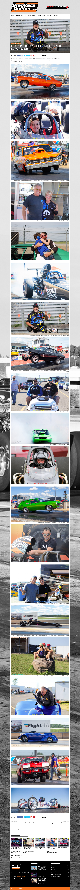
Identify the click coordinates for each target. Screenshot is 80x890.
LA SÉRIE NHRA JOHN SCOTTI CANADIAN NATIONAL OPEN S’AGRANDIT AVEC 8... (42, 868)
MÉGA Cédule (28, 15)
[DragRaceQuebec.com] (40, 7)
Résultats (53, 867)
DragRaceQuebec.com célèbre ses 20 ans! (60, 823)
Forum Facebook (19, 15)
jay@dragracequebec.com (21, 876)
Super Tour (49, 15)
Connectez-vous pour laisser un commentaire (19, 857)
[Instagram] (15, 878)
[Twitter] (17, 878)
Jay (19, 827)
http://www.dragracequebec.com (23, 829)
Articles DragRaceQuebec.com (56, 871)
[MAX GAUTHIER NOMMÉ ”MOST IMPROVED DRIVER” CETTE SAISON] (40, 842)
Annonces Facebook (41, 15)
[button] (68, 15)
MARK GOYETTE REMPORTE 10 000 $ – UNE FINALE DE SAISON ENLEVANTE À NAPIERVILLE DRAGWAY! (52, 850)
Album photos (14, 43)
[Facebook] (12, 878)
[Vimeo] (20, 878)
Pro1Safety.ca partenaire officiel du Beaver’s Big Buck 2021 (23, 823)
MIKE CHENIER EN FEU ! (63, 847)
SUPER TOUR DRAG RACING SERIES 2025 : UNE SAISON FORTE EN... (43, 874)
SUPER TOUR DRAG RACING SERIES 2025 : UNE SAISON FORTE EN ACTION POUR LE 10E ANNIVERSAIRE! (16, 850)
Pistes (33, 15)
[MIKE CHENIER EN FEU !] (63, 842)
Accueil (13, 15)
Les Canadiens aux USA (55, 876)
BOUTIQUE (56, 15)
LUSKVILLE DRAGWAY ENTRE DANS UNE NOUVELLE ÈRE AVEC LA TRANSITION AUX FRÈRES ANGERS (28, 850)
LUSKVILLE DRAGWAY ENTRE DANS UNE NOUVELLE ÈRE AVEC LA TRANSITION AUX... (42, 880)
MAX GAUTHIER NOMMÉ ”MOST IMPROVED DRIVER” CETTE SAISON (40, 849)
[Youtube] (22, 878)
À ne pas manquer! (54, 865)
